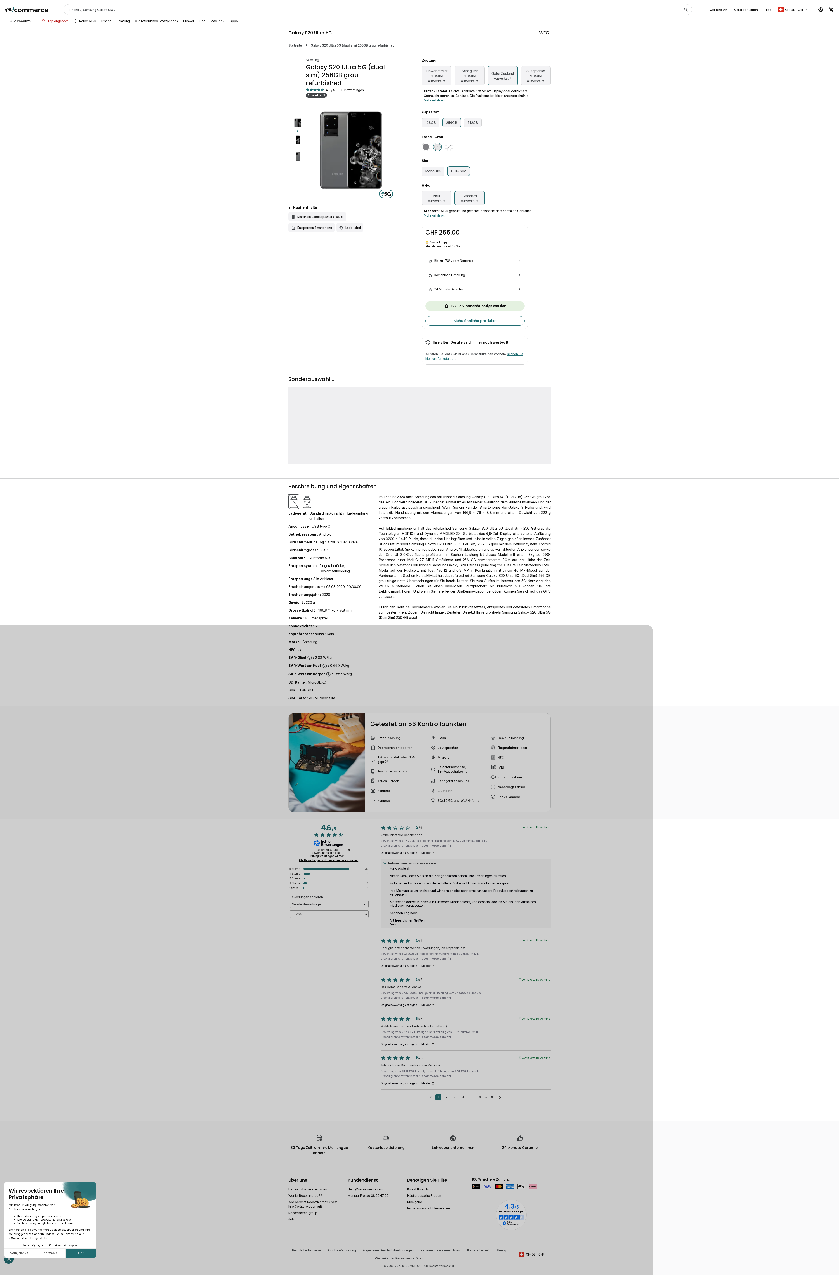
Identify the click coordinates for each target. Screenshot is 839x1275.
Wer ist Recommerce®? (305, 1195)
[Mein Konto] (820, 9)
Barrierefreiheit (478, 1250)
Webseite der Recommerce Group (400, 1258)
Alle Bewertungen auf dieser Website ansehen (328, 860)
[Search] (686, 9)
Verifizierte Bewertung (536, 827)
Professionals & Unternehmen (428, 1208)
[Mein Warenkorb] (831, 9)
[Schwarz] (426, 147)
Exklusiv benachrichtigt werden (478, 305)
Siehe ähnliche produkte (475, 320)
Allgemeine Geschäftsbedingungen (388, 1250)
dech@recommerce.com (365, 1189)
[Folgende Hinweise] (500, 1097)
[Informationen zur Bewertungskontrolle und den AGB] (348, 850)
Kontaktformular (418, 1189)
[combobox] (372, 9)
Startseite (295, 45)
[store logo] (27, 9)
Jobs (292, 1219)
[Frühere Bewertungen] (431, 1096)
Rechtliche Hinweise (306, 1250)
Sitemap (501, 1250)
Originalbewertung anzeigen (399, 852)
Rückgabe (414, 1202)
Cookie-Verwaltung (342, 1250)
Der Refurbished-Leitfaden (307, 1189)
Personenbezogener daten (440, 1250)
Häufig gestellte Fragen (424, 1195)
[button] (794, 9)
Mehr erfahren (434, 100)
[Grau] (437, 147)
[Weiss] (449, 147)
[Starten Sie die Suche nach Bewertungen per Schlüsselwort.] (365, 914)
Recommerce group (302, 1213)
